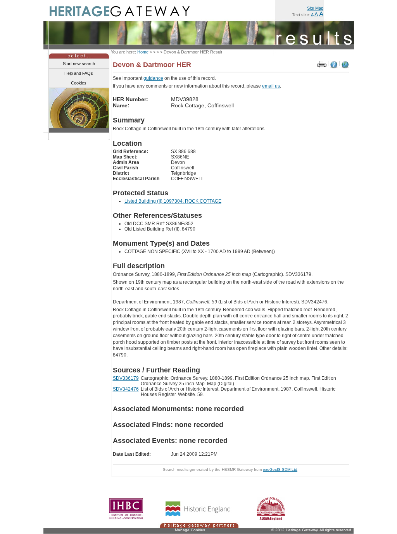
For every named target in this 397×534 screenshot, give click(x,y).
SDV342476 (126, 389)
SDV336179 (126, 378)
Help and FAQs (78, 73)
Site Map (315, 8)
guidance (153, 78)
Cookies (78, 83)
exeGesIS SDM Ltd (280, 469)
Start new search (79, 63)
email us (271, 86)
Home (142, 52)
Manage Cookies (190, 530)
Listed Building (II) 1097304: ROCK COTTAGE (172, 201)
